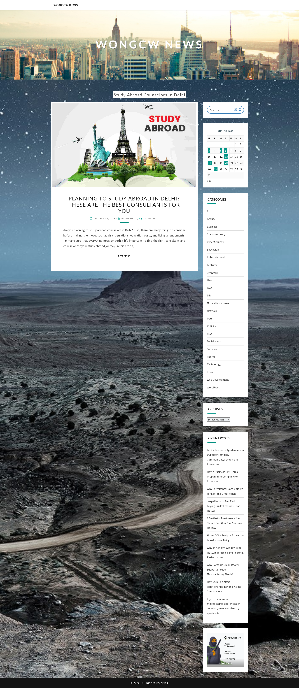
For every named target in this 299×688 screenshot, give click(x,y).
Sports (211, 356)
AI (208, 211)
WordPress (213, 387)
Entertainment (216, 257)
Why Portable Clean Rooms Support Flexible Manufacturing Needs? (223, 569)
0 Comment (151, 218)
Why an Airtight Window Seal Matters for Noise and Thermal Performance (225, 552)
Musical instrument (218, 303)
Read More (125, 256)
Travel (210, 372)
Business (212, 226)
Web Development (218, 379)
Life (209, 295)
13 (226, 156)
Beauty (211, 219)
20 (226, 163)
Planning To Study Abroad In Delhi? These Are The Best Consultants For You (124, 204)
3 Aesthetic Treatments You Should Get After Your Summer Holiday (224, 522)
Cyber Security (215, 242)
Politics (211, 326)
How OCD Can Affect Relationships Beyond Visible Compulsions (224, 586)
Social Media (214, 341)
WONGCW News (65, 5)
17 (209, 163)
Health (211, 280)
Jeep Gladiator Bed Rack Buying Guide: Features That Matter (223, 505)
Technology (214, 364)
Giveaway (212, 272)
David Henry (129, 218)
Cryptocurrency (216, 234)
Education (213, 249)
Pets (209, 318)
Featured (212, 265)
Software (212, 349)
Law (209, 288)
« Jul (209, 180)
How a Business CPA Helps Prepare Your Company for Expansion (222, 476)
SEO (209, 333)
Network (212, 311)
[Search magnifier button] (240, 109)
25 (215, 169)
